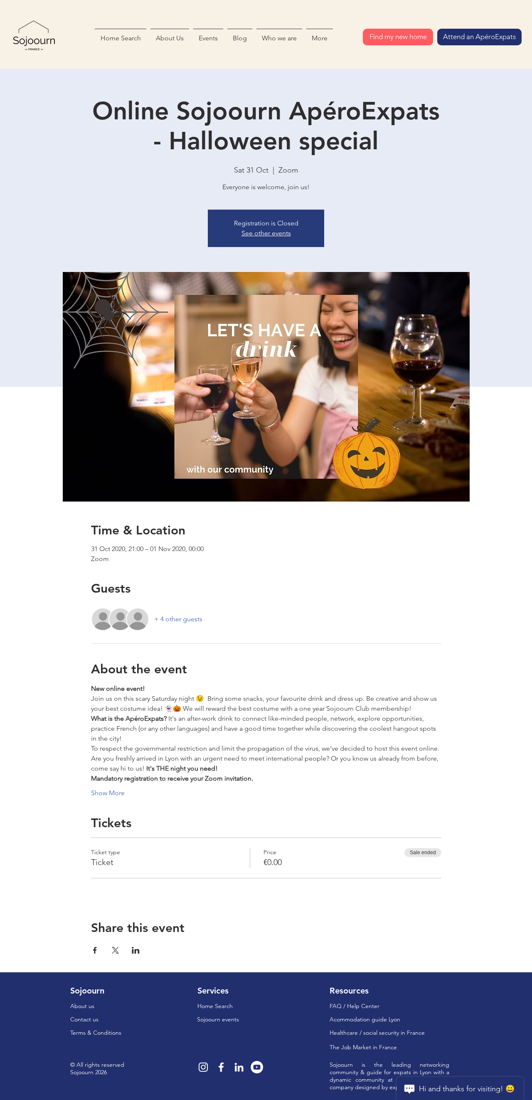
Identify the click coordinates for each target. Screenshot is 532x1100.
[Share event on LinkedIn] (136, 950)
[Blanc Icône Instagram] (203, 1067)
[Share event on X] (115, 950)
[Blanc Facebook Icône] (221, 1067)
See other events (266, 233)
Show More (108, 793)
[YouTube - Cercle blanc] (257, 1067)
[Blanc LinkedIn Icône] (239, 1067)
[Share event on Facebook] (95, 950)
